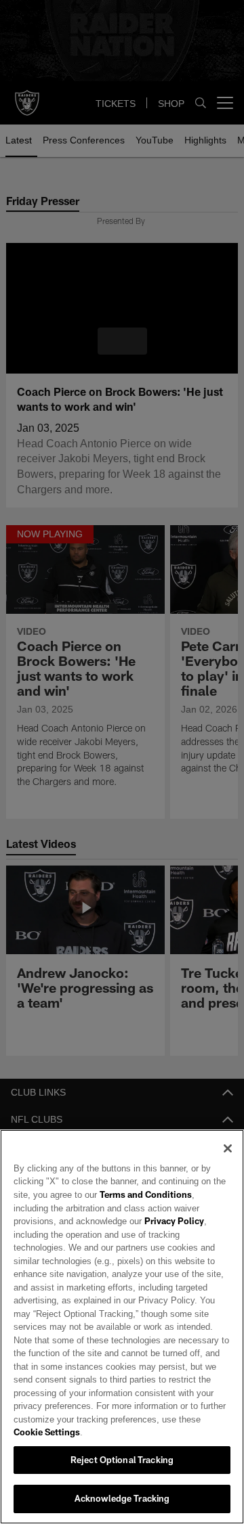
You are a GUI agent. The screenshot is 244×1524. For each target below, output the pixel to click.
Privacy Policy (110, 1234)
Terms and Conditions (141, 1208)
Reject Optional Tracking (122, 1459)
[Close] (228, 1161)
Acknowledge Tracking (122, 1498)
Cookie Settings (47, 1432)
